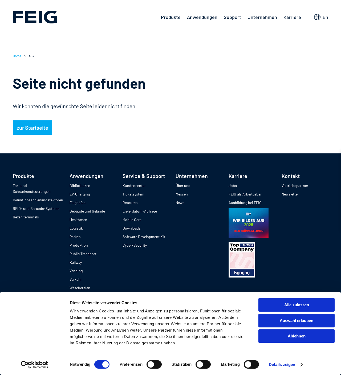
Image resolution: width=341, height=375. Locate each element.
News (180, 202)
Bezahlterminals (26, 217)
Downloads (132, 228)
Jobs (233, 185)
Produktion (79, 245)
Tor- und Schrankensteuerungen (32, 188)
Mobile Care (132, 219)
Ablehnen (297, 336)
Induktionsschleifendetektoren (38, 200)
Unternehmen (262, 17)
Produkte (171, 17)
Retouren (130, 202)
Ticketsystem (133, 194)
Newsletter (290, 194)
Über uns (183, 185)
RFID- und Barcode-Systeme (36, 208)
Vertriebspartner (295, 185)
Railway (76, 262)
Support (232, 17)
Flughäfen (78, 202)
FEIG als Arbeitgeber (245, 194)
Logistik (76, 228)
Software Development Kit (144, 236)
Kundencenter (134, 185)
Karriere (292, 17)
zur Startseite (32, 127)
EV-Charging (80, 194)
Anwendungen (202, 17)
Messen (182, 194)
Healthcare (78, 219)
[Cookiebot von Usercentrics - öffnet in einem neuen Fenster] (34, 365)
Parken (75, 236)
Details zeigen (282, 364)
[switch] (154, 364)
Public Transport (83, 253)
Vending (76, 270)
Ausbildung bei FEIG (245, 202)
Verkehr (76, 279)
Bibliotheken (80, 185)
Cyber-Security (135, 245)
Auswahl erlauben (296, 320)
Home (17, 56)
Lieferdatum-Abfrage (140, 211)
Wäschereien (80, 288)
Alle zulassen (296, 305)
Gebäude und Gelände (87, 211)
